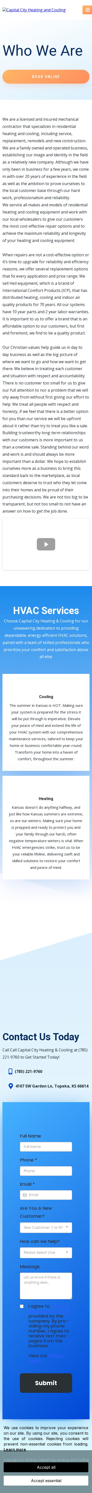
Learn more (15, 1449)
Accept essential (46, 1480)
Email (27, 1184)
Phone (28, 1160)
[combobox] (46, 1227)
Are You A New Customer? (36, 1212)
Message (30, 1266)
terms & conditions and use (49, 1308)
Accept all (46, 1467)
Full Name (30, 1136)
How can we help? (40, 1241)
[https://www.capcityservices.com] (34, 9)
